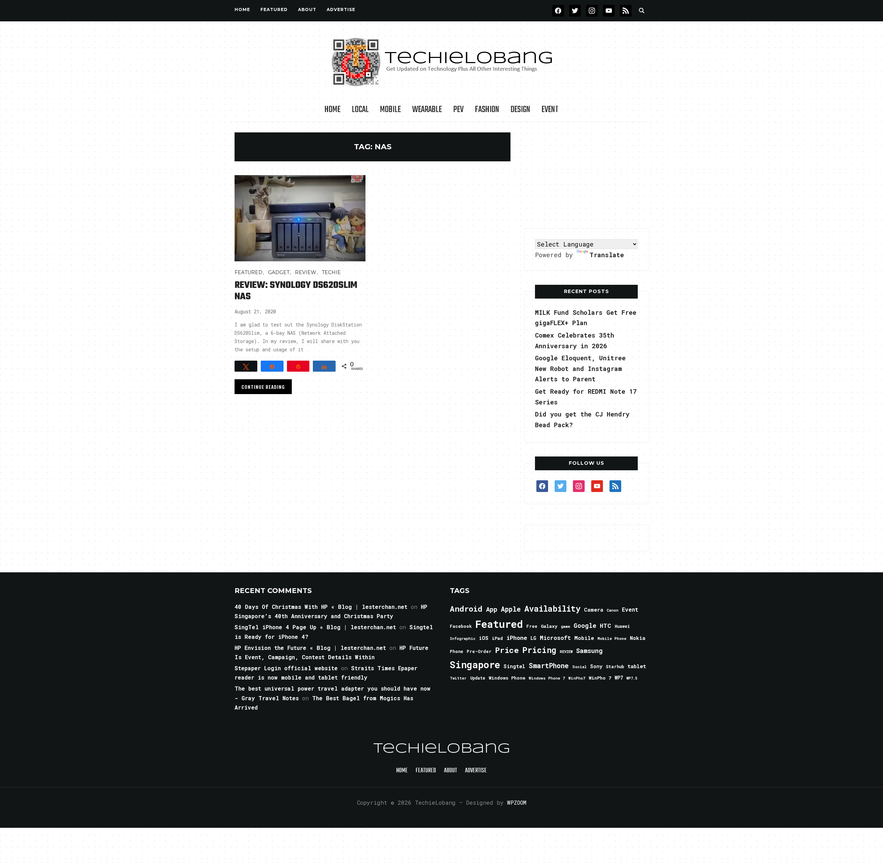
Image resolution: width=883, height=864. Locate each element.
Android (466, 608)
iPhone (516, 638)
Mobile (390, 110)
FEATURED (274, 9)
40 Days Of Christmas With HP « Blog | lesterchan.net (321, 606)
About (307, 9)
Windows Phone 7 (547, 678)
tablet (636, 666)
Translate (606, 255)
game (565, 626)
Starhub (615, 666)
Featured (499, 624)
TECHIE (331, 272)
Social (579, 666)
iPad (497, 638)
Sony (596, 666)
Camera (593, 609)
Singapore (475, 665)
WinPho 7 (600, 678)
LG (533, 638)
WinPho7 (576, 678)
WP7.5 (631, 678)
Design (520, 110)
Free (531, 626)
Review (305, 272)
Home (242, 9)
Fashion (487, 110)
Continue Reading (263, 386)
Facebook (461, 626)
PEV (458, 110)
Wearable (427, 110)
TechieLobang (441, 748)
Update (477, 678)
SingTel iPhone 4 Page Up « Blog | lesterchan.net (315, 627)
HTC (605, 626)
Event (550, 110)
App (491, 609)
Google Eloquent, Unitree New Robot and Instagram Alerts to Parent (580, 368)
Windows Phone (507, 678)
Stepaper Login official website (286, 668)
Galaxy (549, 626)
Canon (612, 610)
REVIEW (566, 651)
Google (585, 625)
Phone (456, 651)
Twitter (458, 678)
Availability (552, 608)
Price (507, 650)
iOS (483, 637)
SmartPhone (549, 665)
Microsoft (555, 638)
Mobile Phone (611, 638)
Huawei (622, 626)
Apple (511, 609)
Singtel (514, 666)
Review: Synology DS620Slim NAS (296, 291)
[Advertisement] (586, 175)
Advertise (341, 9)
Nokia (637, 638)
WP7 (619, 678)
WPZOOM (516, 802)
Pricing (539, 649)
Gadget (278, 272)
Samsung (589, 650)
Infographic (462, 638)
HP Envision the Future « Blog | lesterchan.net (310, 647)
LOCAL (360, 110)
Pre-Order (479, 651)
